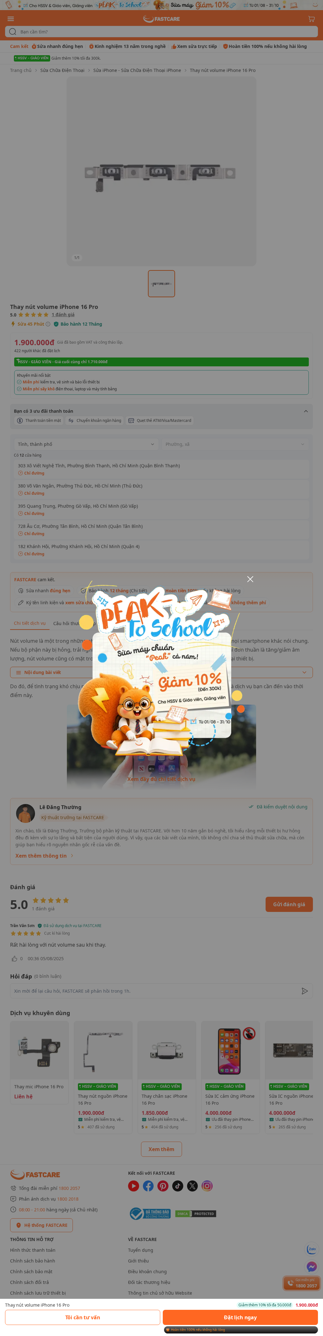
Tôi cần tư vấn (82, 1317)
